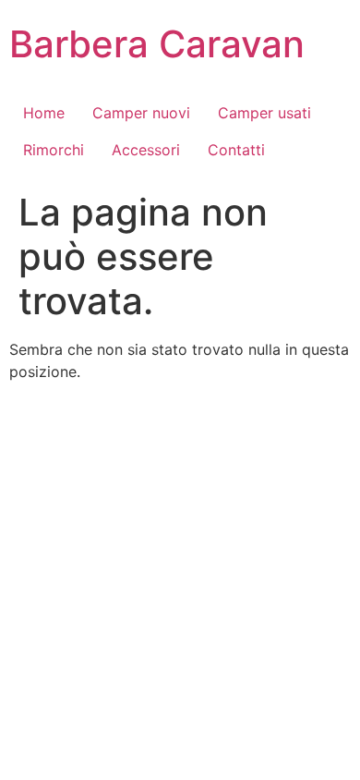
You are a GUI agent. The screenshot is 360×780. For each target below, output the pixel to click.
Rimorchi (53, 149)
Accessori (146, 149)
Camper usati (264, 113)
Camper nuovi (141, 113)
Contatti (236, 149)
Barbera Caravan (157, 44)
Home (44, 113)
